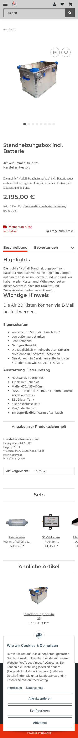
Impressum (14, 687)
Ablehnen (40, 722)
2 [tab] (28, 124)
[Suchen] (70, 12)
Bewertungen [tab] (46, 248)
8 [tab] (53, 124)
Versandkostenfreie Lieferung (45, 206)
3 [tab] (33, 124)
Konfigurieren (40, 710)
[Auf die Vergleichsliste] (55, 52)
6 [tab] (45, 124)
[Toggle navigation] (5, 2)
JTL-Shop (46, 732)
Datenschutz (34, 687)
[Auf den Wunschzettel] (66, 52)
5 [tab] (41, 124)
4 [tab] (37, 124)
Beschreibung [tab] (15, 248)
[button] (54, 4)
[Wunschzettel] (62, 4)
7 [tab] (49, 124)
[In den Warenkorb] (6, 42)
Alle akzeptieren (39, 698)
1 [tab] (24, 124)
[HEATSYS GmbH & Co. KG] (14, 3)
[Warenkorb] (70, 4)
